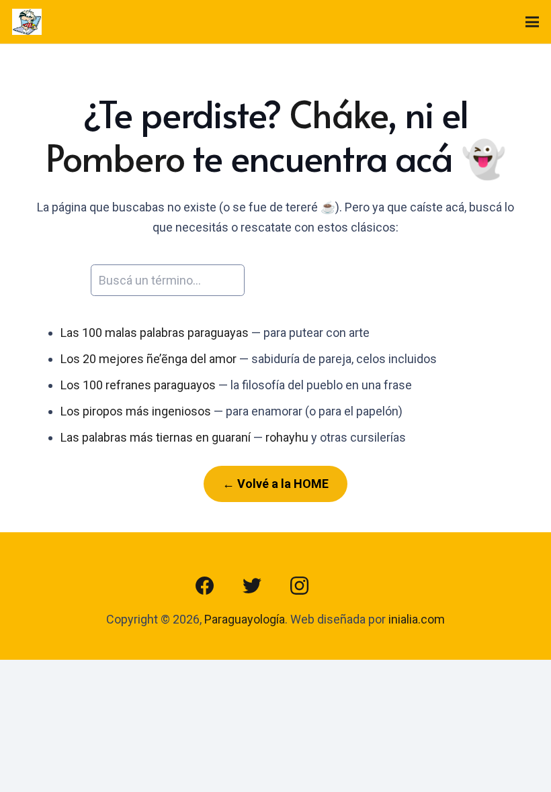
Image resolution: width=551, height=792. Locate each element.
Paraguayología (244, 619)
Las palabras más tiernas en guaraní (155, 437)
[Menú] (532, 22)
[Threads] (346, 585)
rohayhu (286, 437)
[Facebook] (204, 585)
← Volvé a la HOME (275, 484)
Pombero (115, 157)
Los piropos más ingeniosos (135, 411)
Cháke (338, 113)
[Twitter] (252, 585)
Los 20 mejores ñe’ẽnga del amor (148, 359)
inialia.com (416, 619)
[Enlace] (27, 22)
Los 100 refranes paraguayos (138, 385)
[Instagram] (299, 585)
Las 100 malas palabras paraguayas (154, 333)
